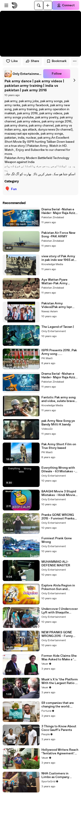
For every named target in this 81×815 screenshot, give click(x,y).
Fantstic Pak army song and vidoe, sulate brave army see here (58, 399)
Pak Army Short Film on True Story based (58, 446)
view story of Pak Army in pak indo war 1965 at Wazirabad (58, 258)
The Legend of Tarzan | (57, 327)
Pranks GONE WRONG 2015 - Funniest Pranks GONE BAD (57, 516)
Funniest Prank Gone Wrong (56, 540)
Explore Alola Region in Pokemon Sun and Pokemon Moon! (58, 587)
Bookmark (59, 61)
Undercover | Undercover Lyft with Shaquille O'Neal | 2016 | (59, 610)
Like (14, 61)
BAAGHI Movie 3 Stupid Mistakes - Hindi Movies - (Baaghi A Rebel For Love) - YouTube (59, 493)
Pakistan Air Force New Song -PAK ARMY (58, 234)
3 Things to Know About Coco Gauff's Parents (58, 728)
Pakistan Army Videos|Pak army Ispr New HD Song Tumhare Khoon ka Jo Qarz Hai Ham (58, 305)
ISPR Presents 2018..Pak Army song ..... (59, 352)
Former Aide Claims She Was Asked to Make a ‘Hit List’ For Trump (59, 657)
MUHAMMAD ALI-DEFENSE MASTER (55, 563)
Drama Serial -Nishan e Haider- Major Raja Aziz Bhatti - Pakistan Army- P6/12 (58, 375)
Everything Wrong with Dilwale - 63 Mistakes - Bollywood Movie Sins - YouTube (58, 469)
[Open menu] (6, 5)
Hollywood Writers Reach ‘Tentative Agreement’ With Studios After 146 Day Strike (59, 751)
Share (35, 61)
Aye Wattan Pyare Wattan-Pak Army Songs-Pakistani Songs (58, 281)
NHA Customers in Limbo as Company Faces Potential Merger (58, 775)
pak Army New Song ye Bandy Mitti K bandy (58, 422)
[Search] (38, 5)
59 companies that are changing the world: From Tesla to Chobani (57, 704)
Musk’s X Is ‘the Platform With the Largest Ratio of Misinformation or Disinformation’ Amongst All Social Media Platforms (59, 681)
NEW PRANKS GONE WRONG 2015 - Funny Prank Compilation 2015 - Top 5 (59, 634)
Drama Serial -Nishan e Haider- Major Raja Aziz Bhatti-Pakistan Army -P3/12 (58, 211)
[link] (22, 73)
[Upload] (47, 5)
